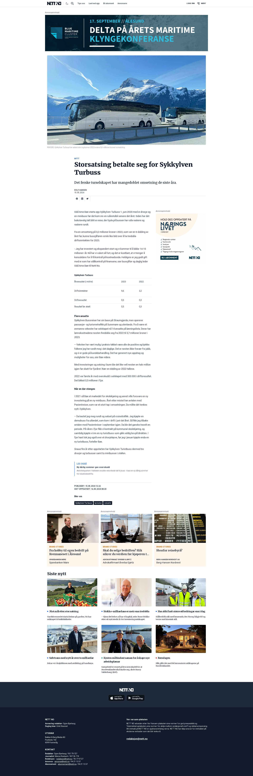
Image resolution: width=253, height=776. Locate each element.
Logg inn (191, 3)
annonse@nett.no (62, 761)
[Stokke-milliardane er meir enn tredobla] (126, 592)
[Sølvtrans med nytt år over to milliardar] (72, 639)
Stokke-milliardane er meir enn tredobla (126, 611)
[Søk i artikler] (72, 3)
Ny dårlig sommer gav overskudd (93, 467)
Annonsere (122, 3)
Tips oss (81, 3)
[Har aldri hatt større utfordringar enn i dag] (181, 592)
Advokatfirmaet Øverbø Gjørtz (118, 562)
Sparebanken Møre (59, 562)
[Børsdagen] (181, 639)
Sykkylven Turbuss (83, 503)
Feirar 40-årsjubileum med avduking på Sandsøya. (70, 663)
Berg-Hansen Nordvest (168, 562)
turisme (98, 503)
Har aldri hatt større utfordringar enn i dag (181, 611)
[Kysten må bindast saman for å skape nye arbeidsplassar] (126, 639)
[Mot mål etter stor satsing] (72, 592)
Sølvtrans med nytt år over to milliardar (71, 657)
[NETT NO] (56, 3)
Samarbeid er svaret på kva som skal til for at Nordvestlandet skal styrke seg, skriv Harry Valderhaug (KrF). (121, 669)
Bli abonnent (108, 3)
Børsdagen (164, 657)
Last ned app (94, 3)
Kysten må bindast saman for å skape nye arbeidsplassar (127, 659)
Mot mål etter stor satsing (63, 611)
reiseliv (107, 503)
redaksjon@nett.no (64, 759)
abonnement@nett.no (67, 764)
